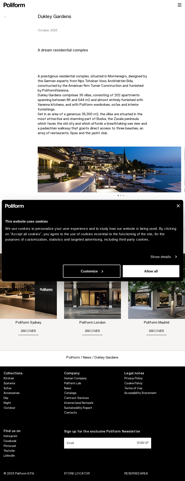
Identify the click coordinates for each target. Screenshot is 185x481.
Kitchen (9, 378)
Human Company (75, 378)
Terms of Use (133, 388)
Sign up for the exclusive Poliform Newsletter (102, 431)
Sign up (142, 443)
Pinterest (10, 446)
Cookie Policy (133, 383)
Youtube (9, 450)
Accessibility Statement (140, 393)
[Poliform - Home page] (14, 5)
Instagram (10, 436)
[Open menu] (179, 5)
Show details (160, 257)
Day (6, 398)
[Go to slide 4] (126, 195)
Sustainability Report (78, 408)
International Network (79, 403)
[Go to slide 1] (118, 195)
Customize (89, 271)
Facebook (10, 441)
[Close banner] (178, 205)
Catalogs (70, 393)
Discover (28, 331)
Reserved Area (136, 473)
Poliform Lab (72, 383)
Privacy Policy (133, 378)
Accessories (11, 393)
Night (7, 403)
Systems (9, 383)
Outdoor (9, 408)
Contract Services (76, 398)
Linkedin (9, 455)
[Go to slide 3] (123, 195)
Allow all (151, 271)
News (67, 388)
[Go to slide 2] (120, 195)
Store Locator (77, 473)
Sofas (8, 388)
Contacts (70, 412)
